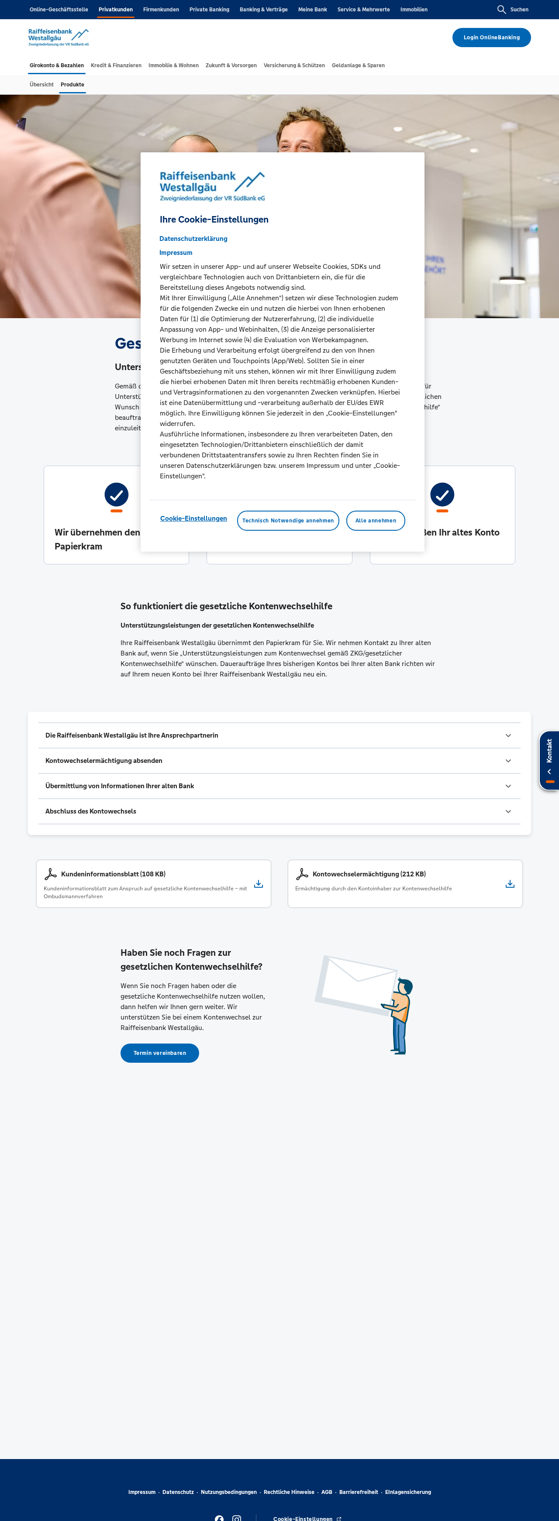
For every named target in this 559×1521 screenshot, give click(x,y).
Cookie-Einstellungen (193, 518)
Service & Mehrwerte (364, 9)
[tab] (57, 65)
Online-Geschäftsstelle (59, 9)
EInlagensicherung (408, 1492)
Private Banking (209, 9)
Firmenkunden (161, 9)
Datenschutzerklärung (193, 238)
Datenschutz (178, 1492)
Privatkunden (116, 9)
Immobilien (414, 9)
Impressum (141, 1492)
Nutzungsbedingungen (229, 1492)
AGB (326, 1492)
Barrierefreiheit (358, 1492)
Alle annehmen (375, 520)
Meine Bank (312, 9)
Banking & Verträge (264, 9)
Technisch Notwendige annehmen (288, 520)
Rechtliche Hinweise (289, 1492)
